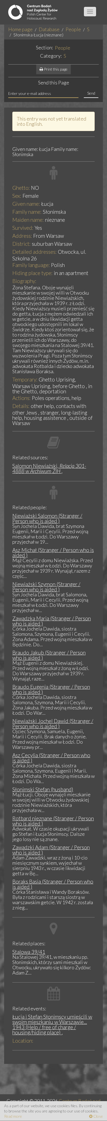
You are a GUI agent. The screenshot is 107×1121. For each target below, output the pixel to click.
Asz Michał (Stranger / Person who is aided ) (53, 552)
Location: (22, 1040)
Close (97, 1116)
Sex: (16, 195)
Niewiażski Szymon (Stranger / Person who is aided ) (46, 586)
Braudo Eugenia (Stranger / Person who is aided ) (51, 689)
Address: (22, 235)
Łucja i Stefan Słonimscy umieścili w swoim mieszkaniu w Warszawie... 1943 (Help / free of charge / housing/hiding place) (52, 1024)
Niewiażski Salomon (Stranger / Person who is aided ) (47, 518)
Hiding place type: (32, 273)
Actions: (21, 398)
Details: (21, 406)
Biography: (24, 281)
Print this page (55, 69)
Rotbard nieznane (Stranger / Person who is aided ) (53, 821)
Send (91, 93)
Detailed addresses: (34, 251)
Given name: (26, 203)
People (73, 29)
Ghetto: (21, 187)
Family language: (31, 265)
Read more (13, 1116)
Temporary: (25, 379)
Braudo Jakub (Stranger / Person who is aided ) (49, 655)
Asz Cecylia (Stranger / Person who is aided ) (51, 758)
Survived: (22, 227)
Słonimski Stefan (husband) (42, 789)
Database (49, 29)
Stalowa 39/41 (28, 952)
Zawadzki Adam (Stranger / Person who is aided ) (51, 850)
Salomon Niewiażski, (49, 468)
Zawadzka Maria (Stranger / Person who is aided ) (51, 621)
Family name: (27, 211)
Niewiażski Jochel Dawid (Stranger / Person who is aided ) (52, 723)
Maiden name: (28, 219)
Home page (20, 29)
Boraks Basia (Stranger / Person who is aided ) (52, 884)
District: (21, 243)
